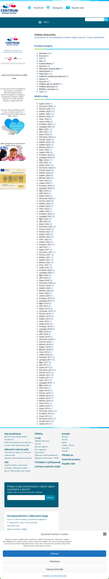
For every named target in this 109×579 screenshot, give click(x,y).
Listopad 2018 (45, 329)
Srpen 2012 (44, 416)
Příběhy (39, 433)
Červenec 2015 (46, 411)
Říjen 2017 (44, 362)
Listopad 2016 (45, 383)
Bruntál (42, 56)
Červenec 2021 (46, 252)
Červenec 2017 (46, 370)
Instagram (58, 7)
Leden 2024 (44, 183)
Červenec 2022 (46, 226)
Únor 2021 (44, 265)
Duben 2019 (44, 319)
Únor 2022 (44, 239)
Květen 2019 (45, 316)
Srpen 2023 (44, 196)
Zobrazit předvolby (54, 569)
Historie (38, 444)
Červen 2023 (45, 201)
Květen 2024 (45, 173)
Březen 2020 (45, 290)
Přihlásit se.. (68, 455)
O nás (38, 438)
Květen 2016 (45, 395)
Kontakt (66, 433)
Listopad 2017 (45, 359)
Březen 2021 (45, 262)
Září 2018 (43, 334)
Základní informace (42, 441)
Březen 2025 (45, 147)
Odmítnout (54, 561)
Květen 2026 (45, 111)
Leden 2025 (44, 152)
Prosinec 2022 (45, 214)
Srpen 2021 (44, 249)
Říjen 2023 (44, 190)
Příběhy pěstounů (47, 86)
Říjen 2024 (44, 160)
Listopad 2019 (45, 301)
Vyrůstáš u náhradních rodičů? (16, 468)
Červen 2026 (45, 109)
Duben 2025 (44, 144)
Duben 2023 (44, 206)
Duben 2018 (44, 347)
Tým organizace (41, 449)
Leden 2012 (44, 424)
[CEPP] (9, 8)
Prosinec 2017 (45, 357)
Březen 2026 (45, 116)
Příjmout (54, 553)
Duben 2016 (44, 398)
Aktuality (43, 53)
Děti (6, 462)
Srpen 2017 (44, 367)
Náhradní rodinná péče (49, 68)
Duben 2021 (44, 260)
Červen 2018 (45, 342)
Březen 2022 (45, 237)
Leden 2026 (44, 121)
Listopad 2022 (45, 216)
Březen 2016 (45, 400)
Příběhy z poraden (47, 89)
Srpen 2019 (44, 308)
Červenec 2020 (46, 283)
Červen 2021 (45, 255)
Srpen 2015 (44, 408)
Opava (42, 79)
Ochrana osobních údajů (47, 466)
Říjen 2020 (44, 275)
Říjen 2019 (44, 303)
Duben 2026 (44, 114)
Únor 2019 (44, 321)
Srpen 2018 (44, 336)
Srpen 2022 (44, 224)
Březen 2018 (45, 349)
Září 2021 (43, 247)
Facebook (39, 7)
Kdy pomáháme (12, 433)
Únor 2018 (44, 352)
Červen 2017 (45, 372)
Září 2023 (43, 193)
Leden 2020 (44, 295)
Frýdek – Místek (68, 445)
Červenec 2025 (46, 137)
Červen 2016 (45, 393)
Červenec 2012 (46, 418)
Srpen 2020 (44, 280)
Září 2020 (43, 278)
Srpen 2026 (44, 103)
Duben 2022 (44, 234)
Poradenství (9, 439)
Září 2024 (43, 162)
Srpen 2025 (44, 134)
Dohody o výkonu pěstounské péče (18, 458)
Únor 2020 (44, 293)
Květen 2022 (45, 231)
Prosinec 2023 (45, 185)
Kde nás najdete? (41, 447)
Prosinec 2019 (45, 298)
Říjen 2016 (44, 385)
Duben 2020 (44, 288)
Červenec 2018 (46, 339)
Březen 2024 (45, 178)
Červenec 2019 (46, 311)
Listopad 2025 (45, 126)
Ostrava (42, 81)
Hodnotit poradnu (71, 459)
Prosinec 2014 (45, 413)
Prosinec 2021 (45, 244)
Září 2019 (43, 306)
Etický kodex (39, 452)
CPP (41, 58)
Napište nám (78, 7)
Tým (41, 91)
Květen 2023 (45, 203)
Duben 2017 (44, 377)
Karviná (42, 66)
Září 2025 (43, 132)
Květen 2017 (45, 375)
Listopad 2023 (45, 188)
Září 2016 (43, 388)
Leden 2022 (44, 242)
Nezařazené (44, 71)
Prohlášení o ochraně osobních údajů (55, 576)
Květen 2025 (45, 142)
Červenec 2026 (46, 106)
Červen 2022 (45, 229)
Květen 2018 (45, 344)
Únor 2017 (44, 380)
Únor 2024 (44, 180)
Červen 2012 (45, 421)
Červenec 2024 (46, 167)
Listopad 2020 (45, 272)
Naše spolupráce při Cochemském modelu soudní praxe (13, 145)
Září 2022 (43, 221)
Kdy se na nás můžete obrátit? (15, 437)
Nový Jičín (43, 74)
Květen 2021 (45, 257)
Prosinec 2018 (45, 326)
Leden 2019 (44, 324)
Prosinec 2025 (45, 124)
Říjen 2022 (44, 219)
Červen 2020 (45, 285)
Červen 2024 (45, 170)
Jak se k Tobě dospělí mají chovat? (17, 471)
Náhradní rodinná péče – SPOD (46, 458)
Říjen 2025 (44, 129)
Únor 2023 (44, 208)
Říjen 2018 (44, 331)
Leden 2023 (44, 211)
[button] (104, 534)
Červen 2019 (45, 313)
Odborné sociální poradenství (52, 76)
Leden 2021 (44, 267)
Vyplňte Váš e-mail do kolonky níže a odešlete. (25, 492)
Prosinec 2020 (45, 270)
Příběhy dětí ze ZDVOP (49, 84)
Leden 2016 (44, 406)
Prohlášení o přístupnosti (47, 462)
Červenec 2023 (46, 198)
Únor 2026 (44, 119)
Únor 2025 (44, 150)
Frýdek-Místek (45, 63)
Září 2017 (43, 365)
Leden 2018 (44, 354)
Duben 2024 (44, 175)
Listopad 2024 (45, 157)
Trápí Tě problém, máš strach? (15, 465)
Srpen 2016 (44, 390)
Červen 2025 (45, 139)
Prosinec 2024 (45, 155)
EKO (41, 61)
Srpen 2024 (44, 165)
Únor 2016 (44, 403)
